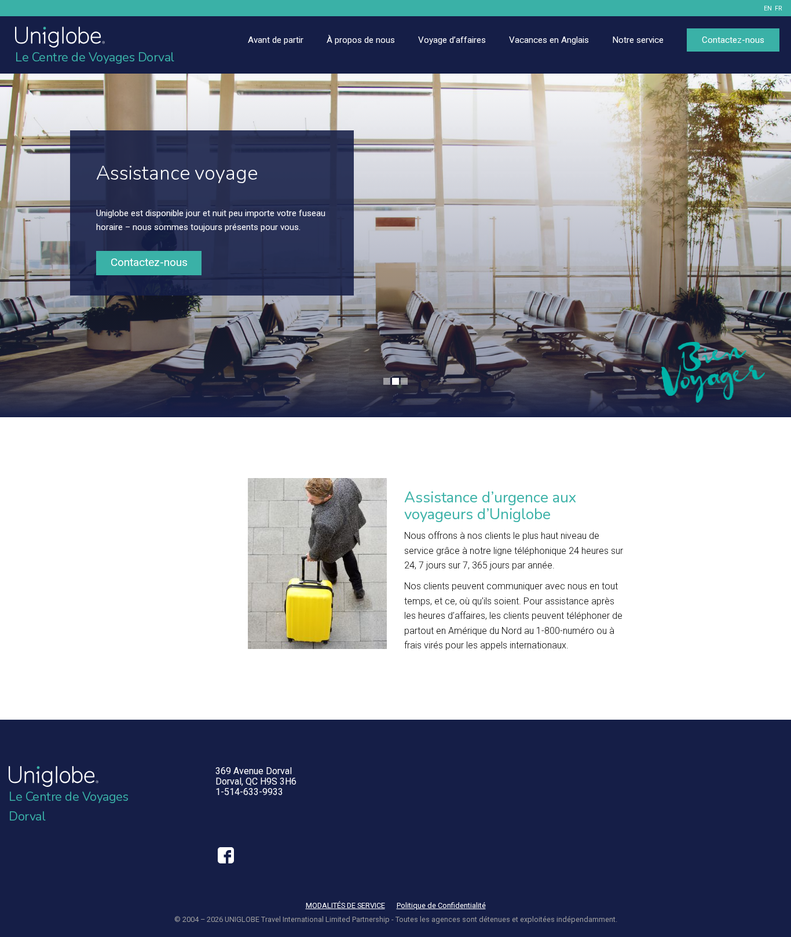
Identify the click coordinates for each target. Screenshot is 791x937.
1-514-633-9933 (249, 791)
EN (768, 8)
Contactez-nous (149, 262)
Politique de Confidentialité (441, 905)
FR (778, 8)
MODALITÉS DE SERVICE (345, 905)
